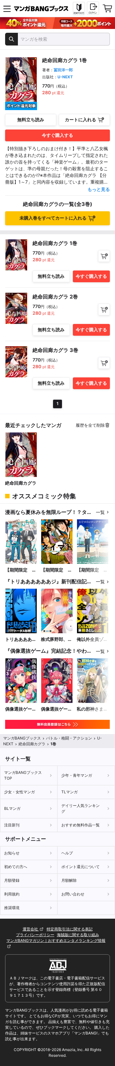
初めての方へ (15, 866)
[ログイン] (93, 8)
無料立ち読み (30, 119)
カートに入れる (80, 119)
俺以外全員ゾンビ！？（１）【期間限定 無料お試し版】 (92, 639)
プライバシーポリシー (35, 934)
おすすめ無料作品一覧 (80, 825)
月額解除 (69, 880)
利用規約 (11, 894)
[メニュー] (7, 9)
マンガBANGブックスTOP (23, 775)
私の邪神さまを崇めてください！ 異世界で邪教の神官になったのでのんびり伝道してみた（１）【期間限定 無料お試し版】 (92, 709)
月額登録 (11, 880)
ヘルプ (67, 853)
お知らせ (11, 853)
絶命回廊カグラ (20, 483)
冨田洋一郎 (63, 69)
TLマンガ (69, 791)
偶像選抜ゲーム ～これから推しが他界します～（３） (20, 709)
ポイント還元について (80, 866)
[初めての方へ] (79, 8)
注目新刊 (11, 825)
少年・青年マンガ (76, 775)
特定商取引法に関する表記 (70, 929)
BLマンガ (12, 808)
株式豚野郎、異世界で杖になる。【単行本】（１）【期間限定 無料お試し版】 (56, 639)
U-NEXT (65, 76)
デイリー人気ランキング (80, 808)
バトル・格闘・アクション (69, 738)
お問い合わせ (72, 894)
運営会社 (31, 929)
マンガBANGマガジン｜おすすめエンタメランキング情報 (55, 940)
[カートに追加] (104, 256)
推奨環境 (11, 907)
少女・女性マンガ (19, 791)
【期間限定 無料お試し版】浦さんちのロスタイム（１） (20, 570)
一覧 (100, 512)
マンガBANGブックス (22, 738)
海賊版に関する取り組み (78, 934)
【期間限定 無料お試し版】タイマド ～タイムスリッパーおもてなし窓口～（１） (56, 570)
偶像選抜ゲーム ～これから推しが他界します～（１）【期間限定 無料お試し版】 (56, 709)
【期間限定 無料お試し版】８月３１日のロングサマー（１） (92, 570)
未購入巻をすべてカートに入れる (53, 218)
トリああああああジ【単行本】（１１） (20, 639)
